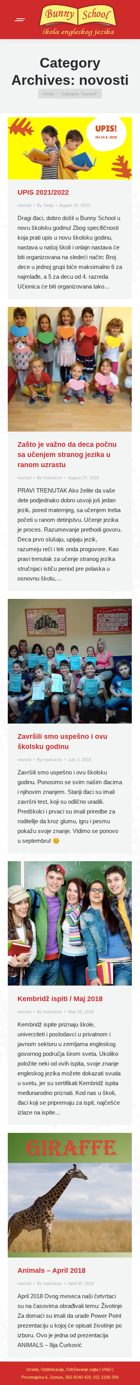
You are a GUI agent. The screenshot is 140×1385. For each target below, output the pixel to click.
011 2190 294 (106, 1377)
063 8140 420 (78, 1377)
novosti (24, 205)
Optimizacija (52, 1369)
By (45, 205)
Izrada (32, 1369)
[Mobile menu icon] (20, 19)
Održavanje (77, 1369)
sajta (93, 1369)
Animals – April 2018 (52, 1270)
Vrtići (107, 1369)
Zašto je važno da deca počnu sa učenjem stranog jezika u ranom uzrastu (67, 455)
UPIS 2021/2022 (43, 192)
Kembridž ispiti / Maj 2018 (60, 999)
